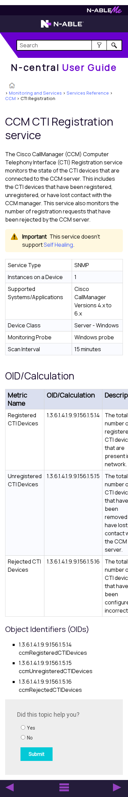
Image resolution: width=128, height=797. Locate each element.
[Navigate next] (117, 787)
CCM (10, 98)
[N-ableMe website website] (104, 12)
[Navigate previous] (9, 787)
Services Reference (88, 93)
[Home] (12, 86)
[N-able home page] (62, 27)
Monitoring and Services (35, 93)
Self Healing (58, 244)
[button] (99, 45)
